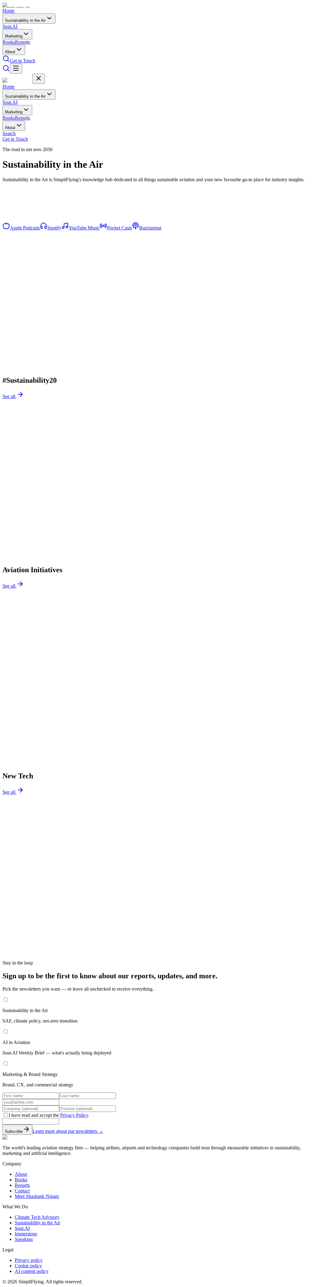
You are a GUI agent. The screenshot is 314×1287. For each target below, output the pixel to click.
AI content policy (31, 1271)
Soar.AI (9, 26)
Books (8, 42)
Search (9, 133)
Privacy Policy (74, 1115)
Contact (22, 1190)
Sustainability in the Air (25, 20)
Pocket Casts (119, 227)
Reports (22, 42)
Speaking (24, 1239)
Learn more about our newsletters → (68, 1131)
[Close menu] (39, 79)
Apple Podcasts (25, 227)
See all (9, 396)
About (10, 51)
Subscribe (14, 1131)
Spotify (54, 227)
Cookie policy (28, 1265)
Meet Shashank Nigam (37, 1196)
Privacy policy (29, 1260)
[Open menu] (16, 69)
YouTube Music (84, 227)
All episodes (15, 224)
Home (8, 10)
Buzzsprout (150, 227)
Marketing (13, 36)
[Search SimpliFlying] (6, 60)
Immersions (26, 1233)
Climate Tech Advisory (37, 1217)
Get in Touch (22, 60)
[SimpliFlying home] (17, 5)
